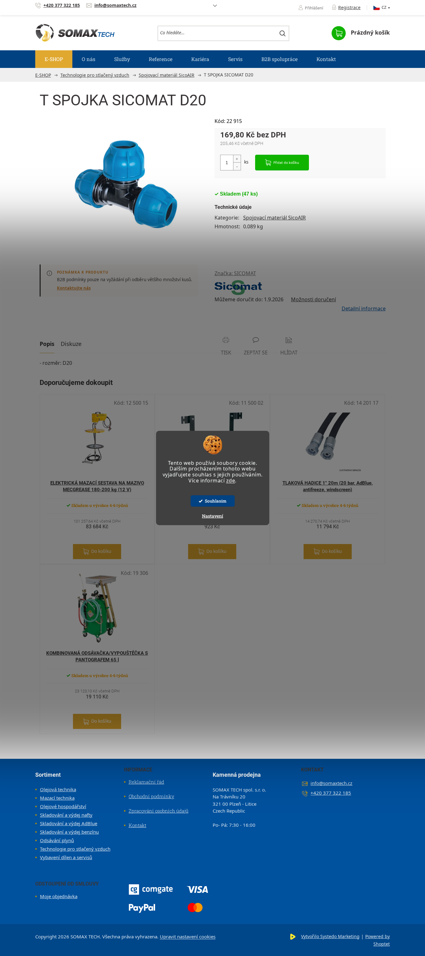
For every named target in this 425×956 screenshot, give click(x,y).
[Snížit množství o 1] (237, 166)
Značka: (235, 273)
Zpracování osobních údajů (158, 811)
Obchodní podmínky (151, 796)
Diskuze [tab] (71, 343)
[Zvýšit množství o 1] (237, 159)
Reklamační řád (146, 782)
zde (230, 480)
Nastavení (212, 516)
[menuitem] (53, 59)
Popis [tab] (47, 343)
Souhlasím (215, 501)
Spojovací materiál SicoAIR (274, 217)
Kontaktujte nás (74, 288)
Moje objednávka (58, 896)
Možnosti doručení (313, 299)
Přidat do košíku (286, 162)
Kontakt (137, 825)
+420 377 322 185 (330, 793)
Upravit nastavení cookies (187, 936)
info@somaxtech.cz (331, 783)
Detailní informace (364, 308)
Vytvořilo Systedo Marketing (330, 936)
